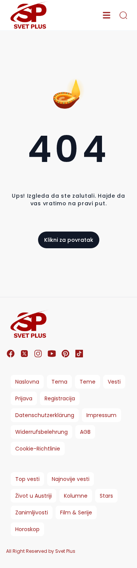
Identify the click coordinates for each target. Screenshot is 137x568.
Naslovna (27, 382)
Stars (106, 496)
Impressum (101, 415)
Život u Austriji (33, 496)
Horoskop (27, 529)
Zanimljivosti (31, 512)
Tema (59, 382)
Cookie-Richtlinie (37, 448)
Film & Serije (76, 512)
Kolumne (76, 496)
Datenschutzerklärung (44, 415)
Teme (88, 382)
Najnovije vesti (70, 479)
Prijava (23, 398)
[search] (123, 15)
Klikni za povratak (68, 240)
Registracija (60, 398)
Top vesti (27, 479)
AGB (85, 432)
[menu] (106, 15)
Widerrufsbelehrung (41, 432)
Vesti (114, 382)
